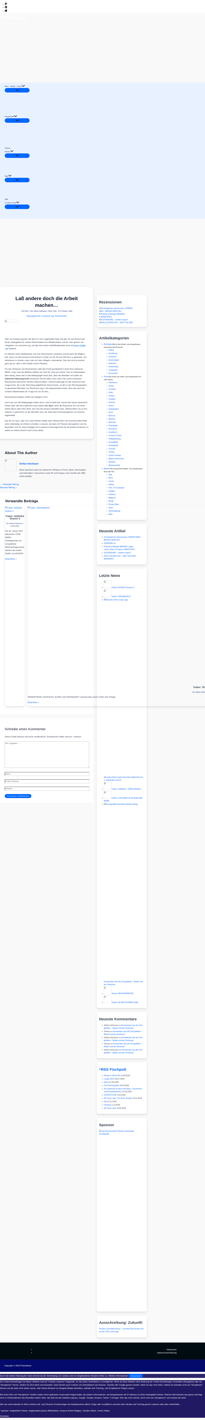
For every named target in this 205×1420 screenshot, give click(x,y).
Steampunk (113, 445)
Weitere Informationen (118, 1376)
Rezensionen (61, 316)
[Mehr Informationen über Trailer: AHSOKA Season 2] (15, 511)
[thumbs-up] (6, 11)
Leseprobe (113, 370)
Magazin (112, 498)
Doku (111, 392)
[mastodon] (6, 4)
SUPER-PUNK (110, 1095)
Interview (112, 363)
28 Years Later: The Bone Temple (118, 1098)
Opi (105, 1102)
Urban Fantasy (115, 455)
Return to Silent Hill (112, 1075)
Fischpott (118, 1069)
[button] (23, 86)
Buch (50, 311)
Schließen (4, 1416)
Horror (111, 406)
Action (111, 386)
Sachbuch (113, 432)
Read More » (10, 559)
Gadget (112, 491)
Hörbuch (112, 494)
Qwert (106, 1082)
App (110, 474)
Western (112, 462)
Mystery (112, 419)
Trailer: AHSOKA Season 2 (14, 517)
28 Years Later (110, 1108)
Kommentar (113, 367)
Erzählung (113, 353)
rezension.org (48, 316)
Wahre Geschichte (116, 459)
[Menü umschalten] (17, 90)
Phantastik (113, 426)
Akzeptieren (136, 1376)
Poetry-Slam (114, 504)
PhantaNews (13, 17)
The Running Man (111, 1085)
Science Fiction (115, 435)
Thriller (111, 452)
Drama (111, 396)
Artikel (111, 350)
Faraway (107, 1105)
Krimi (111, 412)
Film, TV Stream (116, 488)
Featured (112, 357)
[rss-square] (6, 8)
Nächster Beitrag (9, 487)
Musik (111, 501)
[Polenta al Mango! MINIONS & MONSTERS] (117, 317)
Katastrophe (114, 409)
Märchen (112, 422)
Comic (111, 481)
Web (70, 311)
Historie (112, 402)
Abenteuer (113, 382)
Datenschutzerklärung (167, 1353)
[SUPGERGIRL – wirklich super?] (113, 320)
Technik (112, 449)
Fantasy (112, 399)
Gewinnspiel (114, 360)
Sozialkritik (113, 442)
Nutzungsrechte (34, 316)
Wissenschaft (114, 465)
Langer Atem (109, 1079)
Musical (112, 416)
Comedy (112, 389)
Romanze (113, 429)
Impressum (172, 1349)
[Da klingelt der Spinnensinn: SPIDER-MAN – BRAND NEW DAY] (117, 311)
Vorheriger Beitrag (9, 484)
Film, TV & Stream (60, 311)
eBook (111, 484)
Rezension (113, 373)
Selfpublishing (115, 439)
